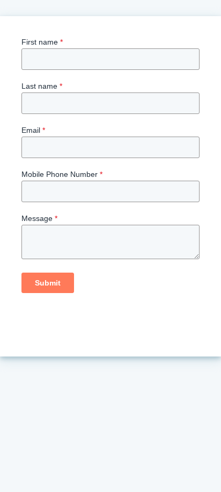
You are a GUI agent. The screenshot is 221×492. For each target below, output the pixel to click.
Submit (48, 283)
